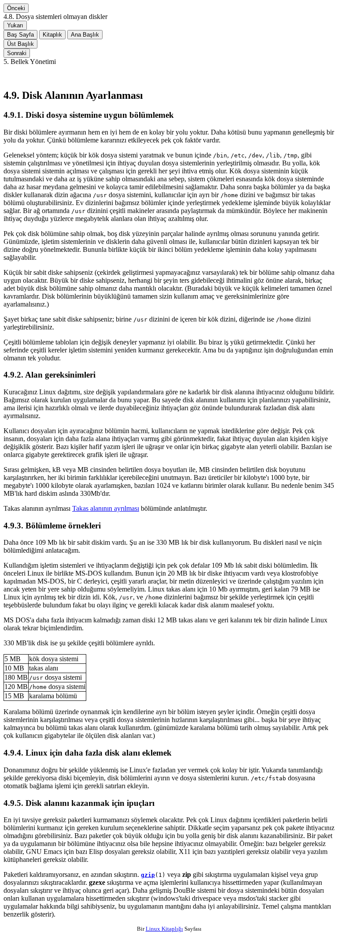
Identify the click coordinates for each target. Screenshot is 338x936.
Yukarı (15, 25)
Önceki (16, 8)
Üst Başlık (20, 44)
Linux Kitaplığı (164, 928)
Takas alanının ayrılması (105, 508)
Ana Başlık (85, 34)
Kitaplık (52, 34)
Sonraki (16, 53)
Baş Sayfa (20, 34)
